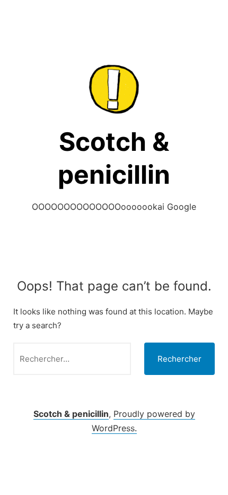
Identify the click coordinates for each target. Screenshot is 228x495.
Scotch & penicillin (71, 413)
